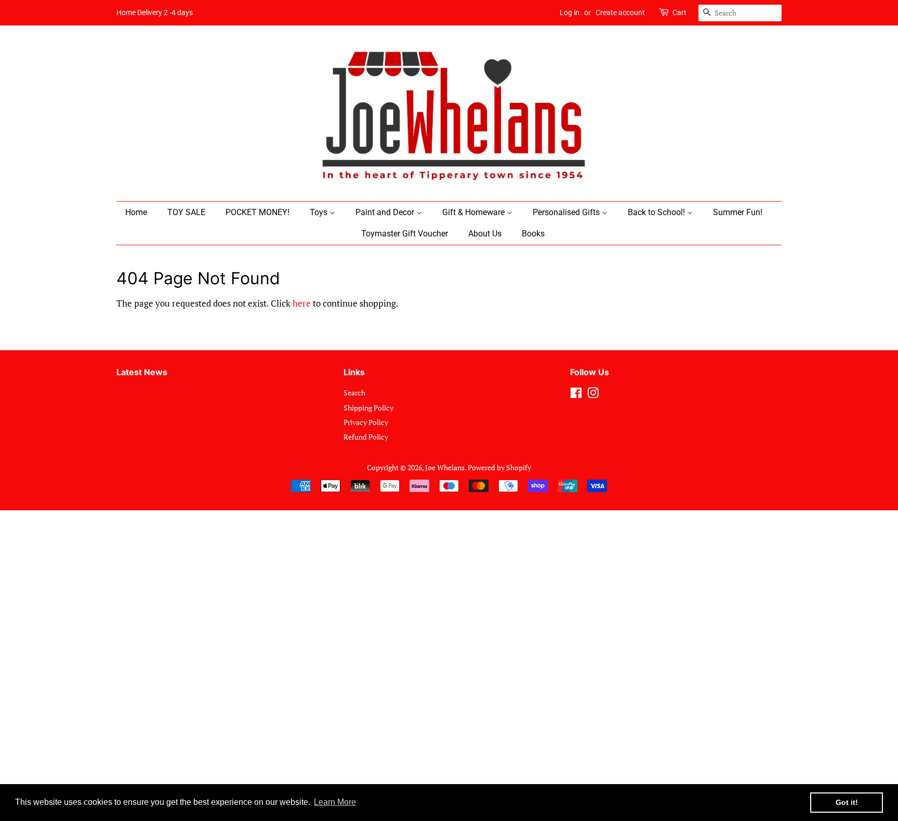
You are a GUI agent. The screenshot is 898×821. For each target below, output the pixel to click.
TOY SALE (186, 212)
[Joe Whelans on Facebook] (576, 395)
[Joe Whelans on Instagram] (593, 395)
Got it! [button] (847, 802)
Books (533, 234)
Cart (679, 12)
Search (354, 393)
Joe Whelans (445, 467)
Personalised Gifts (567, 212)
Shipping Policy (368, 408)
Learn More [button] (335, 802)
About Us (484, 234)
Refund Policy (366, 437)
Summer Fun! (737, 212)
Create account (620, 12)
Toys (319, 212)
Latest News (141, 372)
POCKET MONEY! (257, 212)
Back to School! (657, 212)
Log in (569, 12)
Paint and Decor (385, 212)
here (302, 303)
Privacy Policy (366, 422)
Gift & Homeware (474, 212)
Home (136, 212)
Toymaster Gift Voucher (404, 234)
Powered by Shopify (499, 467)
